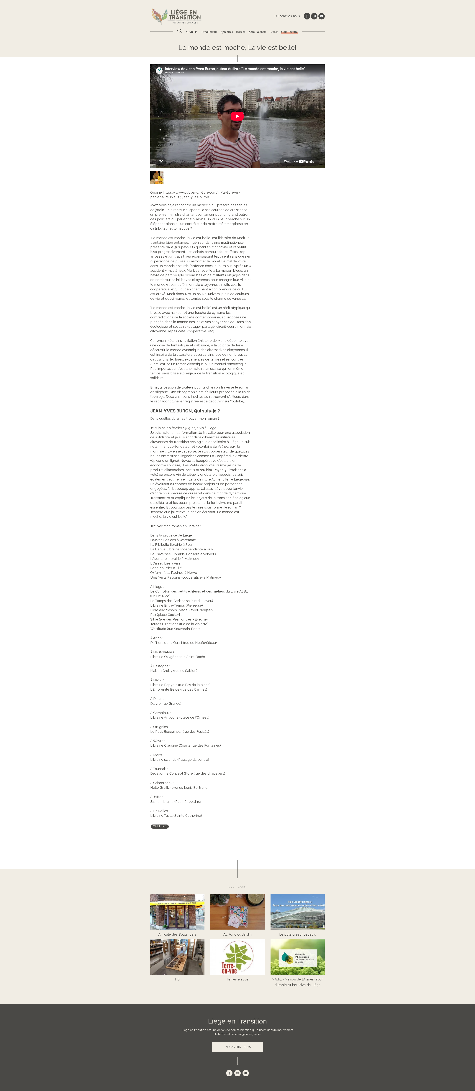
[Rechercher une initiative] (179, 32)
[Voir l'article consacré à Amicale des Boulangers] (177, 912)
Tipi (177, 979)
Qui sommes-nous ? (288, 16)
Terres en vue (237, 979)
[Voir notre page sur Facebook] (307, 16)
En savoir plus (237, 1047)
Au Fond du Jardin (237, 934)
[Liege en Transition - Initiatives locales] (177, 16)
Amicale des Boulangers (177, 934)
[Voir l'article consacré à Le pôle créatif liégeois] (298, 912)
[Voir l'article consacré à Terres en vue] (237, 957)
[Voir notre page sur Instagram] (314, 16)
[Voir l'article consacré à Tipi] (177, 957)
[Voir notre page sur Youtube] (321, 16)
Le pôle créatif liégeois (297, 934)
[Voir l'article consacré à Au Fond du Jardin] (237, 912)
